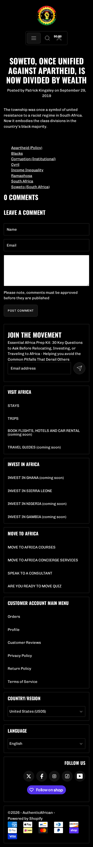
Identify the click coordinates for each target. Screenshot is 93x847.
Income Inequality (27, 170)
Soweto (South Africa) (30, 187)
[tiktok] (67, 776)
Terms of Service (22, 682)
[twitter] (28, 776)
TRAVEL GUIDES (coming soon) (34, 447)
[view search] (47, 38)
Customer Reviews (24, 643)
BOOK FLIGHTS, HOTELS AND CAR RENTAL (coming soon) (46, 432)
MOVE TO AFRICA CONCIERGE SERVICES (43, 560)
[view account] (59, 38)
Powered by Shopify (25, 818)
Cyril (15, 164)
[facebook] (41, 776)
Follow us (74, 763)
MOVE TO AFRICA (23, 533)
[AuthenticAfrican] (47, 16)
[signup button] (79, 368)
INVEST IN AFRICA (23, 464)
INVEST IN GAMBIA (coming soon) (37, 517)
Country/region (24, 698)
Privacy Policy (20, 656)
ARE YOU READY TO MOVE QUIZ (35, 586)
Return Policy (19, 669)
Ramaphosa (21, 176)
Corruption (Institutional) (33, 159)
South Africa (22, 181)
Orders (14, 617)
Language (17, 730)
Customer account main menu (38, 603)
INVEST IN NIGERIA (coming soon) (37, 504)
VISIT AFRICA (19, 392)
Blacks (17, 153)
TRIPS (13, 419)
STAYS (13, 406)
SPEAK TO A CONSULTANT (30, 573)
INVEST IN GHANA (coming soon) (36, 478)
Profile (14, 630)
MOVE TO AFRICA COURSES (32, 547)
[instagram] (54, 776)
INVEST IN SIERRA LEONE (30, 491)
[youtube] (79, 776)
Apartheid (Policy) (26, 148)
